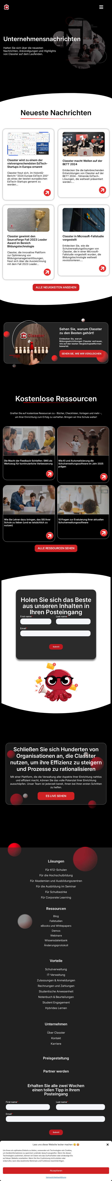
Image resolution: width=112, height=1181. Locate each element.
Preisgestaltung (56, 1058)
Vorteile (56, 961)
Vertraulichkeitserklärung (56, 1177)
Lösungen (56, 861)
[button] (107, 1144)
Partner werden (56, 1071)
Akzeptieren (56, 1170)
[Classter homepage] (6, 7)
